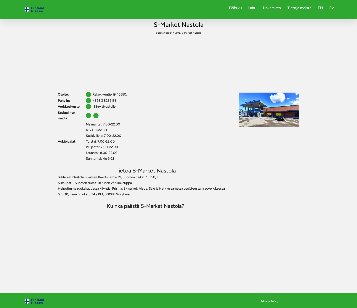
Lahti (252, 8)
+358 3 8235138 (105, 101)
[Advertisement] (178, 64)
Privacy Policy (269, 301)
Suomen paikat (164, 32)
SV (331, 8)
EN (320, 8)
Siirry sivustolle (104, 106)
